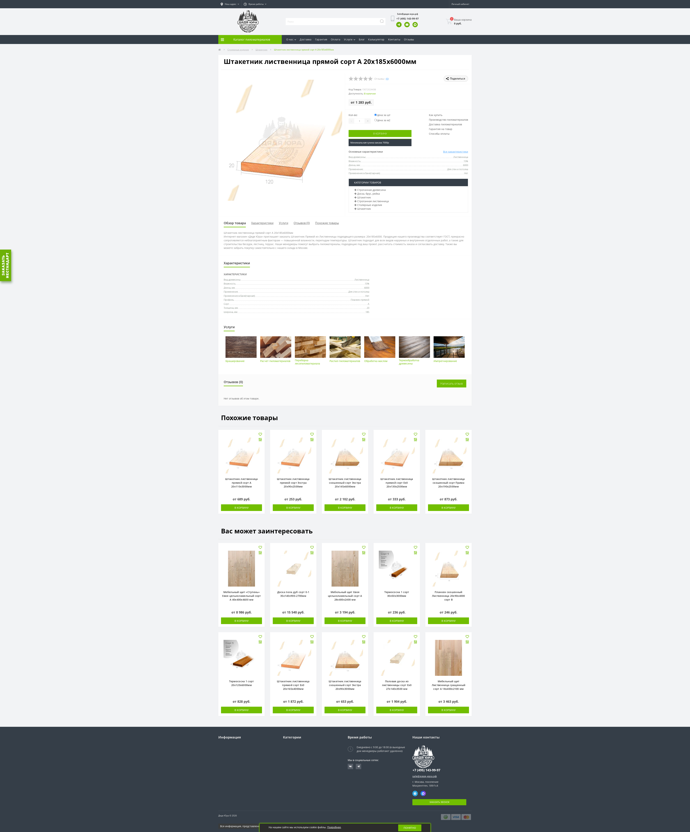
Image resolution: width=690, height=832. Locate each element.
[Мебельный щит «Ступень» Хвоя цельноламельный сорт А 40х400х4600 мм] (241, 568)
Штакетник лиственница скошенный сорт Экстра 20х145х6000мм (345, 482)
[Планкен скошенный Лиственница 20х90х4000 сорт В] (448, 568)
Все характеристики (455, 151)
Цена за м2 (383, 120)
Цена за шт (383, 115)
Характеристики (262, 223)
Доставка (305, 39)
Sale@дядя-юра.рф (407, 13)
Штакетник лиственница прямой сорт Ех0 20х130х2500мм (396, 482)
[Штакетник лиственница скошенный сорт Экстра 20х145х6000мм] (345, 455)
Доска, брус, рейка (368, 193)
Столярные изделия (238, 49)
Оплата (335, 39)
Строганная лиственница (373, 201)
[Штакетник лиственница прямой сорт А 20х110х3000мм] (241, 455)
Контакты (394, 39)
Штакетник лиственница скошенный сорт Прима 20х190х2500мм (448, 482)
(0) (387, 78)
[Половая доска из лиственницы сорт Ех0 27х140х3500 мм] (397, 657)
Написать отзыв (451, 383)
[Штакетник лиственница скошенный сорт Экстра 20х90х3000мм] (345, 657)
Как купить (435, 115)
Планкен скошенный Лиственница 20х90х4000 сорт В (448, 595)
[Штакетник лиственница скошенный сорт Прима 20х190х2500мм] (448, 455)
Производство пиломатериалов (448, 119)
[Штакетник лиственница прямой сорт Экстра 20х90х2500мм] (293, 455)
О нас (290, 39)
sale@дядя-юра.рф (424, 776)
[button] (229, 4)
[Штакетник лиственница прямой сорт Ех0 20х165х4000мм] (293, 657)
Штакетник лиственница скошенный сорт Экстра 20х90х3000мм (345, 685)
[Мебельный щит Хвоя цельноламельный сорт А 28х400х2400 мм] (345, 568)
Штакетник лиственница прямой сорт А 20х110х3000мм (241, 482)
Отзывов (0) (302, 223)
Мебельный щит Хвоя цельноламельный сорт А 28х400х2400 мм (345, 595)
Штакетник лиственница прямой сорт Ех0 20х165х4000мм (293, 685)
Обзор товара (235, 223)
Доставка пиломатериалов (445, 124)
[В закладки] (260, 434)
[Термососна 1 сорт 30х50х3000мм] (397, 568)
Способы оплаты (439, 133)
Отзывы (409, 39)
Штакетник (261, 49)
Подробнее (334, 827)
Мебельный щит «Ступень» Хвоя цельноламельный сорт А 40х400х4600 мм (241, 595)
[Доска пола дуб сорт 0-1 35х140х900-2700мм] (293, 568)
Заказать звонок (439, 802)
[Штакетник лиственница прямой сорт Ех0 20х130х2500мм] (397, 455)
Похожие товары (327, 223)
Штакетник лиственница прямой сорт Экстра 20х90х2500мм (293, 482)
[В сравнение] (260, 440)
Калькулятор (376, 39)
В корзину (380, 133)
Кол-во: (353, 115)
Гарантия (321, 39)
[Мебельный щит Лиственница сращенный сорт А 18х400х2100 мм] (448, 657)
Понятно (410, 827)
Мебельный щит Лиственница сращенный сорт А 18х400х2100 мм (448, 685)
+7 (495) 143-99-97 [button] (426, 770)
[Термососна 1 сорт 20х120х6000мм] (241, 657)
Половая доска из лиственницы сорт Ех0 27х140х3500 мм (397, 685)
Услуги (348, 39)
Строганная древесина (371, 190)
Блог (362, 39)
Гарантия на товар (440, 129)
